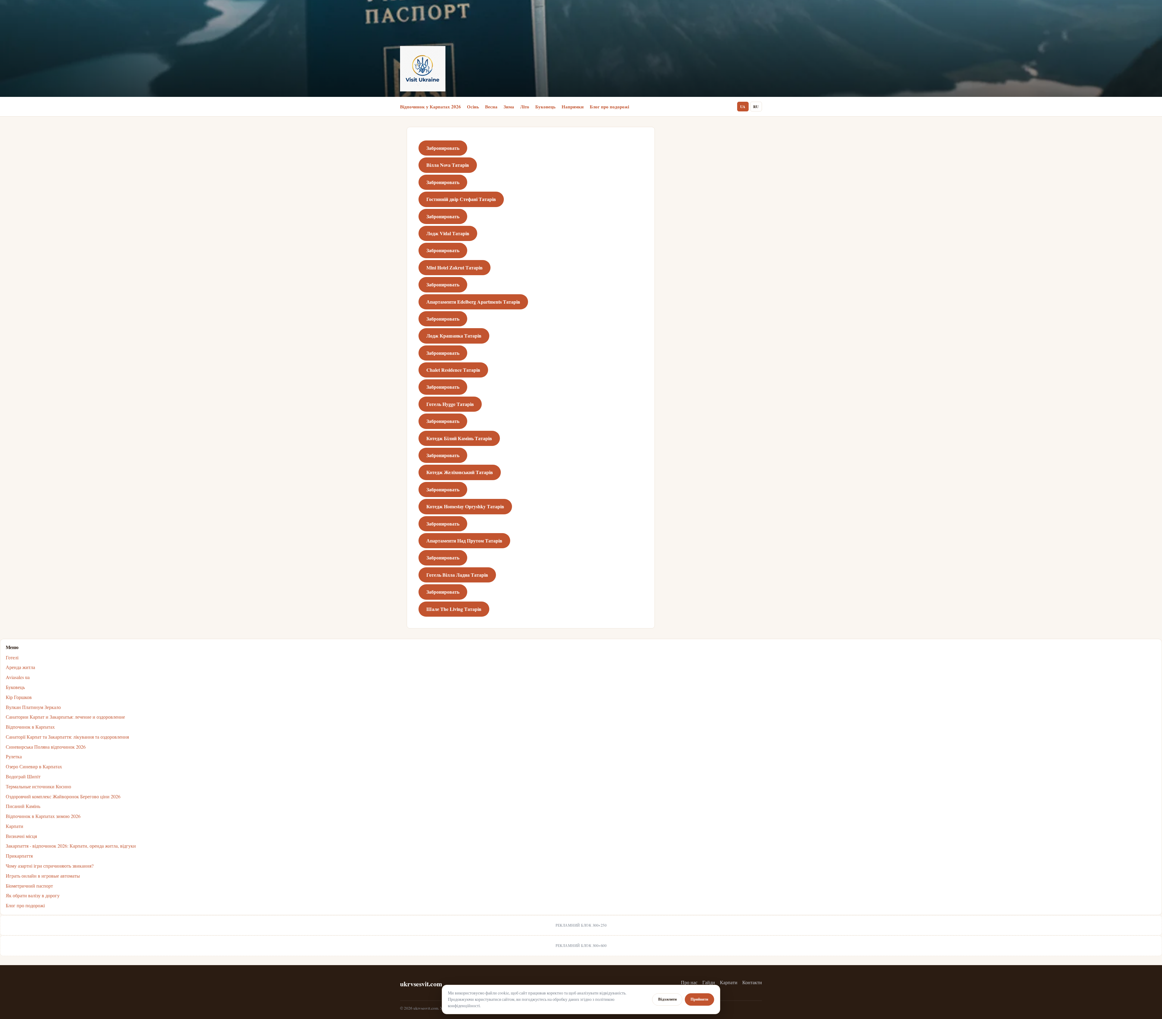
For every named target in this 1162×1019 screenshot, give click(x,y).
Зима (509, 106)
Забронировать (442, 147)
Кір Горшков (19, 697)
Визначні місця (21, 836)
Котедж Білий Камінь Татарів (459, 438)
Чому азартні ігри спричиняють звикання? (50, 865)
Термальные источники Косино (38, 786)
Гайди (708, 982)
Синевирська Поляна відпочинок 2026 (46, 747)
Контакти (752, 982)
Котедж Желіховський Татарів (459, 472)
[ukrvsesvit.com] (422, 68)
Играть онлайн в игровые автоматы (43, 875)
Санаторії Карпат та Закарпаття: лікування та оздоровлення (67, 737)
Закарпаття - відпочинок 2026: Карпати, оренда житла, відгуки (71, 846)
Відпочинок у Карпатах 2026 (430, 106)
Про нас (689, 982)
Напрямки (573, 106)
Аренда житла (20, 667)
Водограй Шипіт (23, 776)
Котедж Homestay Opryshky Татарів (465, 506)
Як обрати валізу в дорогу (33, 895)
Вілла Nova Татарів (447, 164)
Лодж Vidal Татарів (447, 233)
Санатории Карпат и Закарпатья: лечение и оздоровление (65, 717)
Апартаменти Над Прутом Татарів (464, 540)
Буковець (545, 106)
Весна (491, 106)
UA (742, 106)
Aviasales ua (18, 677)
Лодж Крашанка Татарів (453, 335)
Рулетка (14, 756)
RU (756, 106)
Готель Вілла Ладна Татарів (457, 574)
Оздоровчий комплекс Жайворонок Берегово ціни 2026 (63, 796)
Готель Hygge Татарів (450, 404)
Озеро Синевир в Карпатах (34, 766)
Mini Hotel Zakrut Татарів (454, 267)
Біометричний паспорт (29, 885)
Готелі (12, 657)
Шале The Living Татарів (453, 608)
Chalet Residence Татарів (453, 369)
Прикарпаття (19, 855)
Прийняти (699, 999)
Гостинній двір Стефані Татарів (461, 199)
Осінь (473, 106)
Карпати (14, 826)
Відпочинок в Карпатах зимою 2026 (43, 816)
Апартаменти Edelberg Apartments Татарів (473, 301)
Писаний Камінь (23, 806)
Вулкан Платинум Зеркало (33, 707)
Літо (524, 106)
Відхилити (667, 999)
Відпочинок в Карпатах (30, 727)
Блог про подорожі (609, 106)
